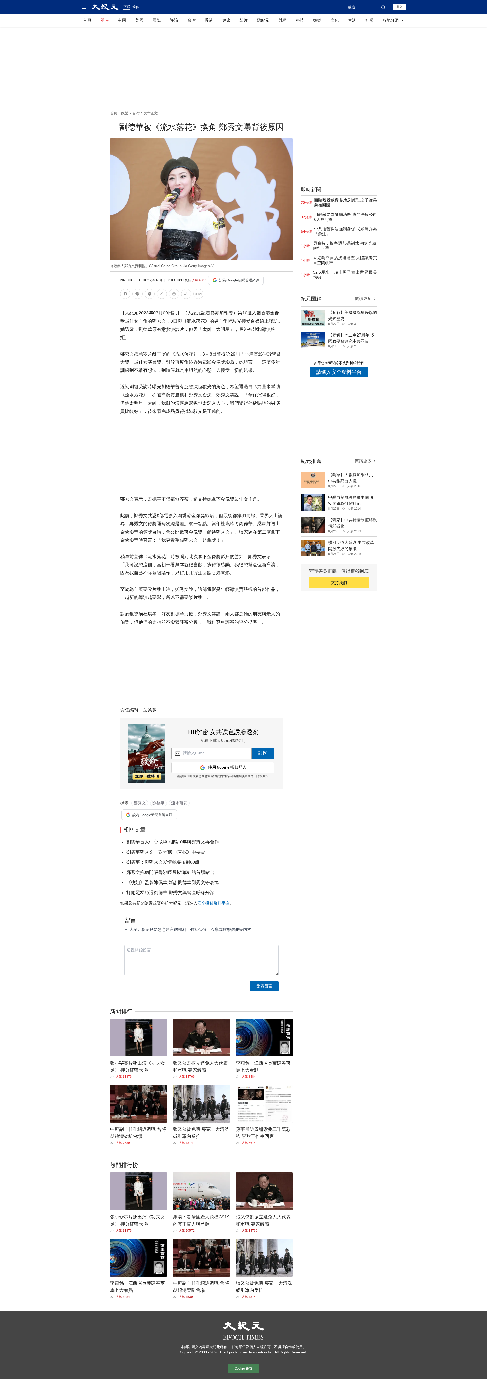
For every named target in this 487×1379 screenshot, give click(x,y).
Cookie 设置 (243, 1368)
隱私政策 (262, 776)
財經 (282, 20)
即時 (104, 20)
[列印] (174, 295)
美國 (139, 20)
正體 (126, 7)
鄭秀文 (140, 803)
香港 (209, 20)
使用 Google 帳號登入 (227, 767)
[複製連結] (162, 294)
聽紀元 (263, 20)
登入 (399, 7)
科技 (300, 20)
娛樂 (317, 20)
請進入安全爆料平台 (339, 372)
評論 (174, 20)
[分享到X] (150, 295)
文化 (335, 20)
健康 (226, 20)
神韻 (369, 20)
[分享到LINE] (137, 295)
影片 (243, 20)
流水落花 (179, 803)
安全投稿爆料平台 (213, 903)
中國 (122, 20)
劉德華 (158, 803)
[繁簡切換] (198, 295)
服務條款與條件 (242, 776)
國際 (157, 20)
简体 (136, 7)
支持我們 (339, 582)
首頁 (87, 20)
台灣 (191, 20)
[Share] (113, 1077)
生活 (352, 20)
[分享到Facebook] (125, 295)
